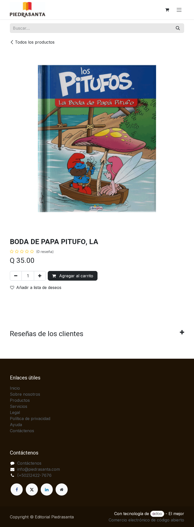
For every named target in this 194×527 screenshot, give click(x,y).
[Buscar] (178, 28)
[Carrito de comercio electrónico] (167, 10)
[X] (32, 489)
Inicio (15, 388)
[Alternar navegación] (179, 9)
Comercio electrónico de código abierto (146, 519)
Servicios (18, 406)
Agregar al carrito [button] (75, 275)
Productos (20, 400)
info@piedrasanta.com (38, 469)
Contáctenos (22, 430)
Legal (15, 412)
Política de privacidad (30, 418)
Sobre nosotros (25, 394)
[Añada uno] (40, 276)
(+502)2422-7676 (34, 475)
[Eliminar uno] (16, 276)
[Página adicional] (62, 489)
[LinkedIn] (47, 489)
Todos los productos (35, 42)
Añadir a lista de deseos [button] (38, 287)
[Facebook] (17, 489)
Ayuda (16, 424)
